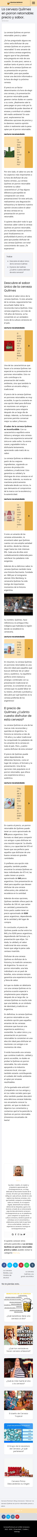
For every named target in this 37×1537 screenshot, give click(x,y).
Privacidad (17, 1529)
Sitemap (17, 1532)
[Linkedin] (21, 1234)
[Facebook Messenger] (9, 1265)
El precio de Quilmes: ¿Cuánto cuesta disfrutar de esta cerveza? (20, 270)
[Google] (13, 1234)
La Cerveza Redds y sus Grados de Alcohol (7, 1274)
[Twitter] (24, 1234)
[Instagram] (18, 1234)
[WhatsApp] (26, 1265)
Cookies (25, 1529)
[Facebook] (16, 1234)
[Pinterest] (21, 1265)
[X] (15, 1265)
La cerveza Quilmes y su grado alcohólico (27, 1274)
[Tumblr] (32, 1265)
